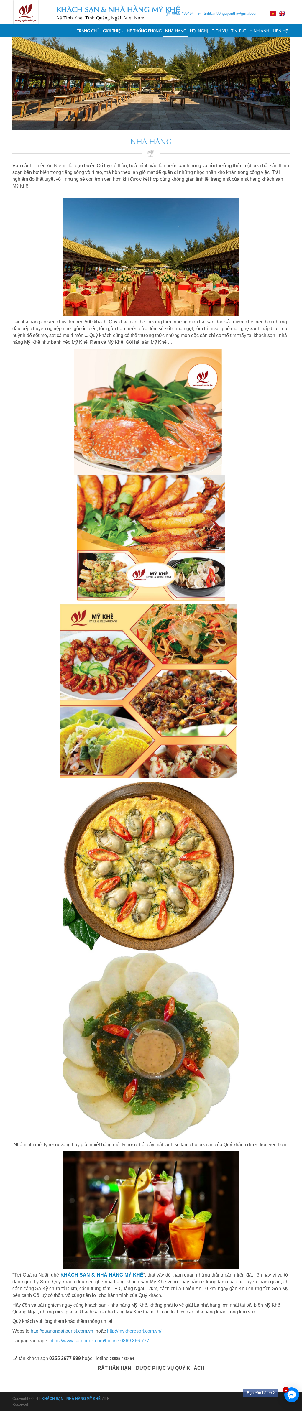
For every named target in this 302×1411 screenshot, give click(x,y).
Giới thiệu (113, 30)
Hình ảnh (259, 30)
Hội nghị (199, 30)
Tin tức (238, 30)
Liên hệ (280, 30)
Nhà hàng (175, 30)
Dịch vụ (219, 30)
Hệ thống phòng (144, 30)
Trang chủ (88, 30)
